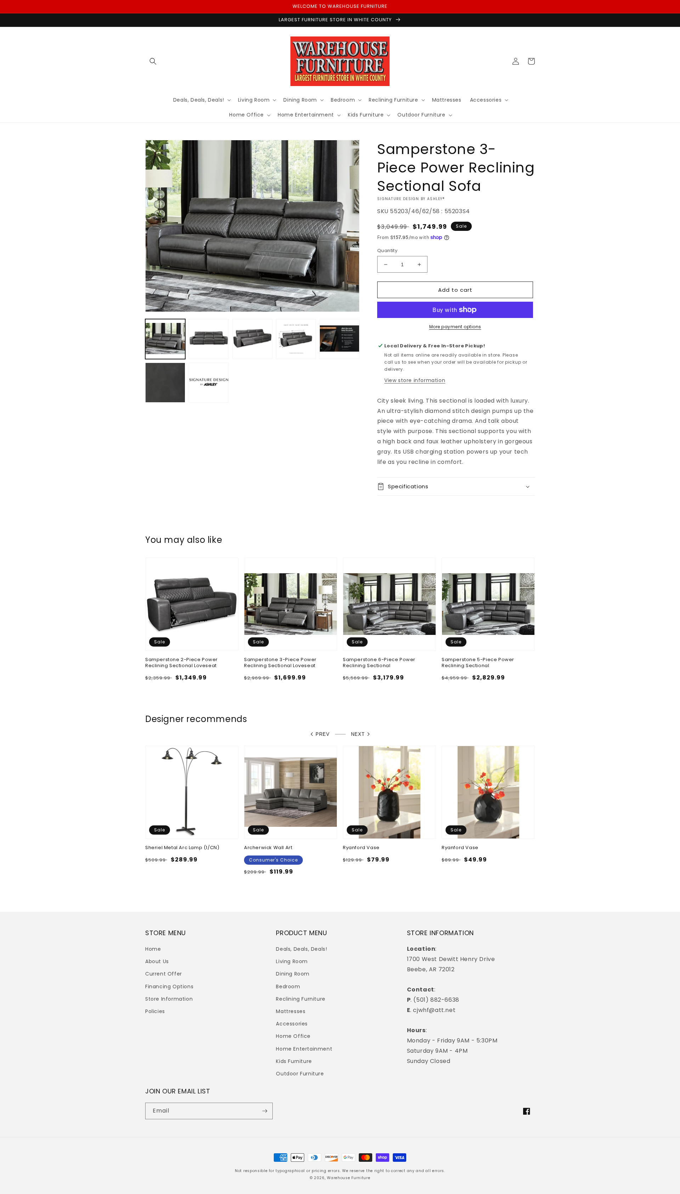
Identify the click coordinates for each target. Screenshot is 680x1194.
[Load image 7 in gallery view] (209, 383)
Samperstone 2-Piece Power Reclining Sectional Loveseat (181, 663)
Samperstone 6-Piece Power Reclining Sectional (379, 663)
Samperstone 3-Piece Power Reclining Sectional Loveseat (280, 663)
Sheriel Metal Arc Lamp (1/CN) (182, 848)
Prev (323, 734)
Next (358, 734)
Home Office (293, 1036)
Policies (155, 1011)
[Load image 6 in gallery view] (165, 383)
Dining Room (293, 973)
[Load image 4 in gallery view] (296, 339)
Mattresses (290, 1011)
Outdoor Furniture (300, 1073)
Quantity (387, 250)
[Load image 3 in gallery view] (252, 339)
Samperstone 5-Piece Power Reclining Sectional (478, 663)
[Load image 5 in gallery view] (339, 339)
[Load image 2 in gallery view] (209, 339)
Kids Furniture (294, 1061)
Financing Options (169, 986)
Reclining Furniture (300, 998)
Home (153, 949)
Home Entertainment (304, 1048)
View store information (414, 380)
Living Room (292, 961)
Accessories (292, 1023)
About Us (157, 961)
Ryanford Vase (361, 848)
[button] (153, 61)
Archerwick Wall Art (268, 848)
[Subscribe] (264, 1111)
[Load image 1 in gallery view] (165, 339)
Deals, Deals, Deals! (301, 949)
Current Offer (163, 973)
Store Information (169, 998)
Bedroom (288, 986)
